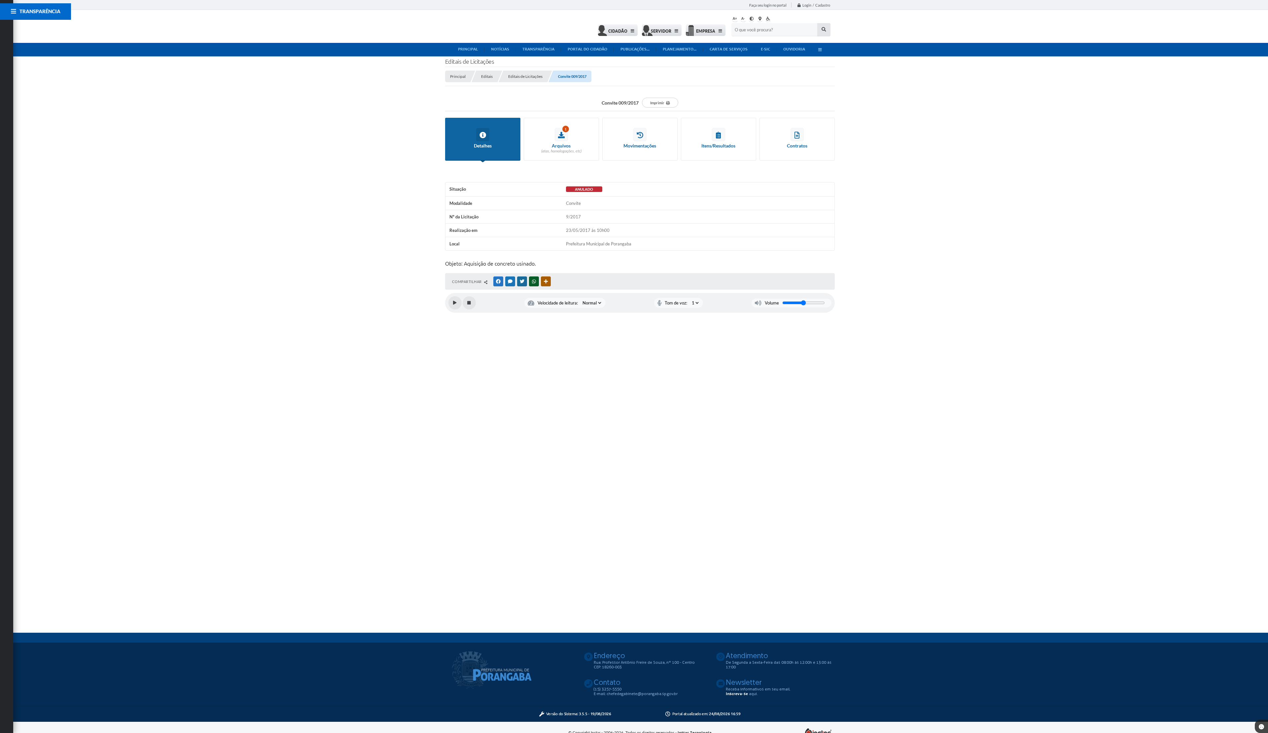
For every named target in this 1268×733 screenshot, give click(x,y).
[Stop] (469, 302)
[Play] (455, 302)
